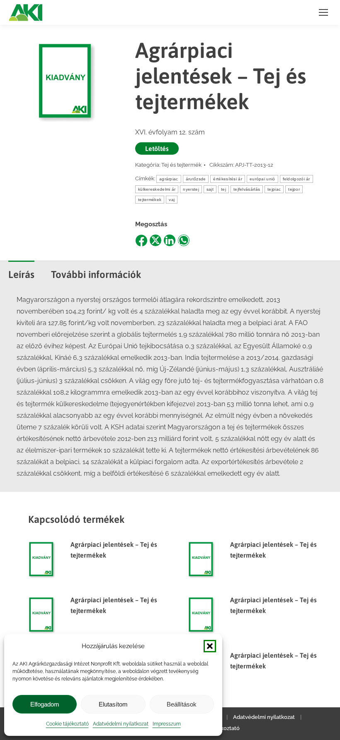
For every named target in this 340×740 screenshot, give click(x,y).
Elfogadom (44, 704)
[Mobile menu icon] (323, 12)
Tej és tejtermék (181, 165)
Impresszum (167, 724)
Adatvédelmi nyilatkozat (120, 724)
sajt (210, 189)
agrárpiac (168, 179)
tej (223, 189)
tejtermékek (149, 199)
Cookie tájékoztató (67, 724)
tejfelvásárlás (246, 189)
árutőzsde (196, 179)
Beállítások (182, 704)
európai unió (262, 179)
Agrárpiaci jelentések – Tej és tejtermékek (113, 550)
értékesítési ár (227, 179)
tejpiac (274, 189)
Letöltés (157, 148)
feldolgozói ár (296, 179)
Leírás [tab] (21, 274)
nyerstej (191, 189)
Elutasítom (113, 704)
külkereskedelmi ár (156, 189)
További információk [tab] (96, 274)
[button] (210, 646)
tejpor (294, 189)
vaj (172, 199)
